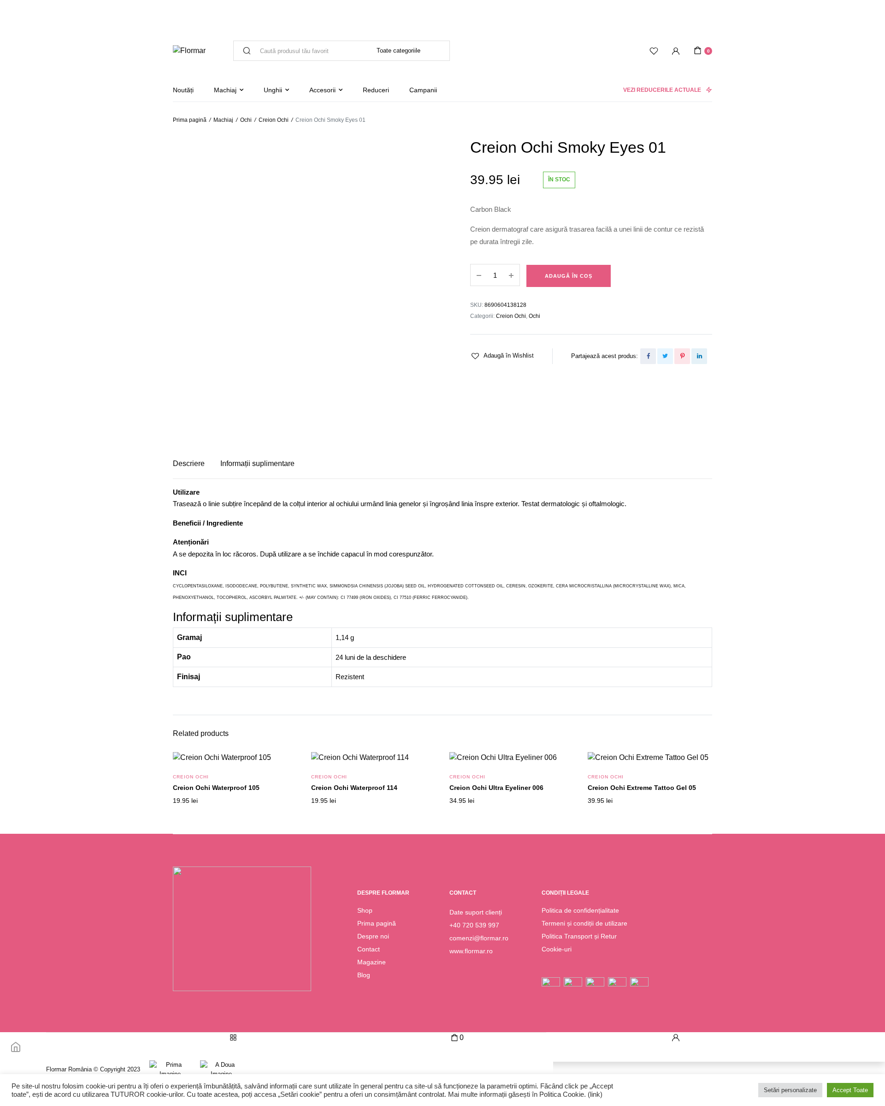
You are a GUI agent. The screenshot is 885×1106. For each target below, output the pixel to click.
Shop (364, 910)
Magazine (371, 962)
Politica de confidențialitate (580, 910)
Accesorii (322, 90)
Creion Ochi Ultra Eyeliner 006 (496, 787)
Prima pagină (189, 120)
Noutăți (183, 90)
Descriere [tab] (189, 463)
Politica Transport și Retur (579, 936)
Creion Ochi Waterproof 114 (354, 787)
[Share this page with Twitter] (665, 356)
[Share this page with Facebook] (648, 356)
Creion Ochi (274, 120)
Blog (363, 975)
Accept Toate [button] (850, 1090)
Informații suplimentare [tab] (257, 463)
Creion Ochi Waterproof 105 (216, 787)
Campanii (423, 90)
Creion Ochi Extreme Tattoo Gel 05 (642, 787)
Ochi (246, 120)
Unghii (273, 90)
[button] (502, 356)
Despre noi (373, 936)
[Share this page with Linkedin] (699, 356)
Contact (368, 949)
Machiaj (225, 90)
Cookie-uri (557, 949)
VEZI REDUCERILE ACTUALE (662, 90)
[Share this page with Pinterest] (682, 356)
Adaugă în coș (568, 276)
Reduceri (376, 90)
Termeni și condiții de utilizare (584, 923)
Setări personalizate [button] (790, 1090)
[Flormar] (189, 50)
